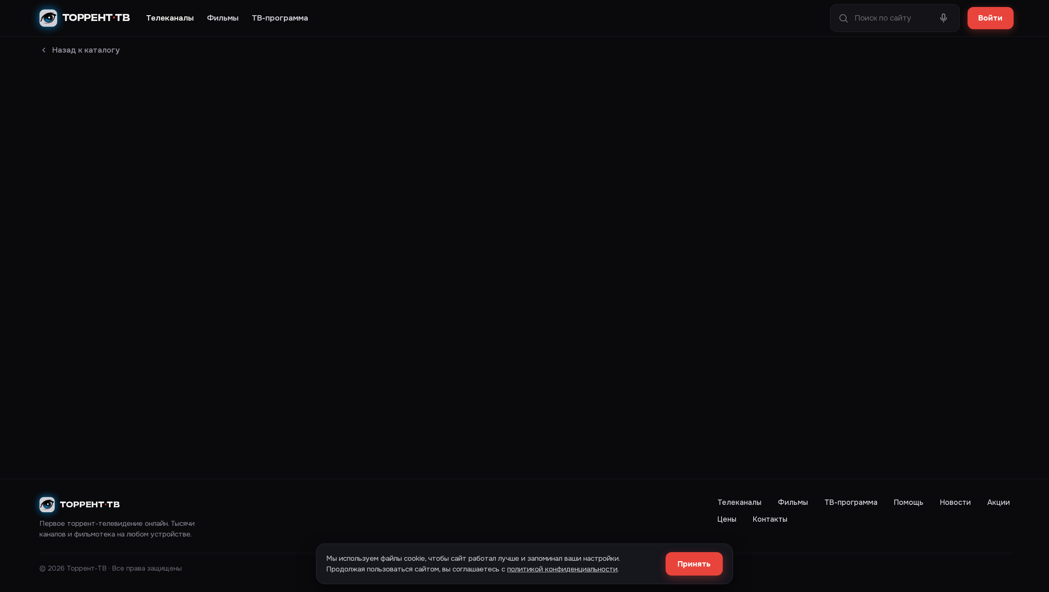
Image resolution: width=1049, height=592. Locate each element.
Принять (694, 564)
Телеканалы (170, 18)
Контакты (770, 519)
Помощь (909, 502)
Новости (955, 502)
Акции (998, 502)
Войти (990, 18)
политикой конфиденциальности (562, 569)
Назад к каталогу (86, 50)
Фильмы (223, 18)
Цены (726, 519)
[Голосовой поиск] (943, 17)
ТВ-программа (280, 18)
